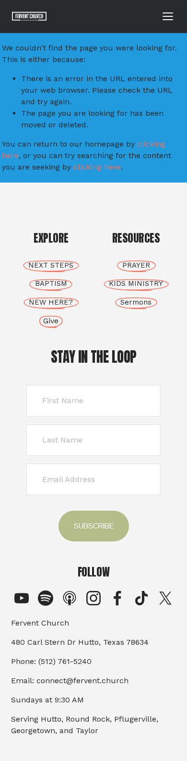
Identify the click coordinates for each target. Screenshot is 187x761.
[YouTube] (21, 598)
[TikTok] (141, 598)
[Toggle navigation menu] (167, 16)
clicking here (97, 167)
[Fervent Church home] (29, 16)
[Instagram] (93, 598)
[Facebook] (117, 598)
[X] (165, 598)
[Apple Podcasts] (69, 598)
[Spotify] (45, 598)
